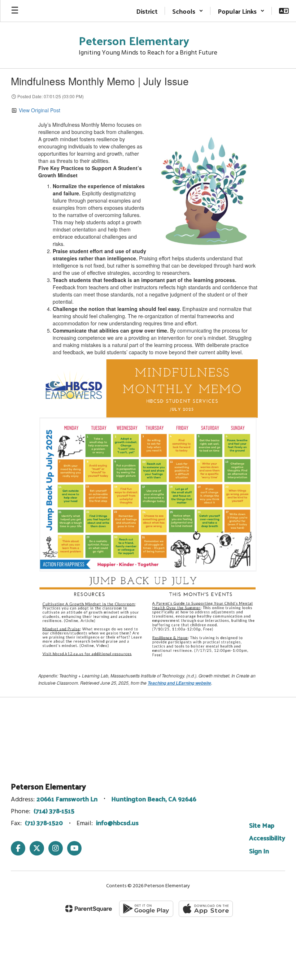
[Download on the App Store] (206, 909)
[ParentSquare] (89, 908)
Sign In (259, 851)
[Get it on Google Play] (146, 909)
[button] (187, 11)
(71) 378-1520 (44, 822)
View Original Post (39, 110)
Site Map (261, 825)
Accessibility (267, 838)
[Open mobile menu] (14, 11)
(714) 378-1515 (54, 810)
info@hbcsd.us (117, 822)
